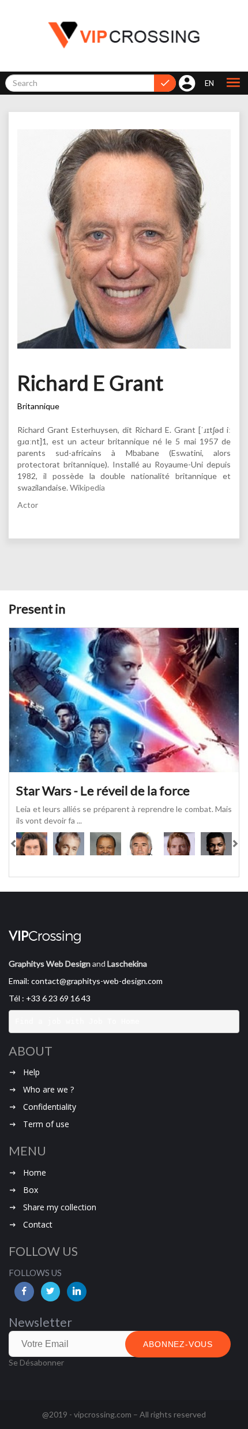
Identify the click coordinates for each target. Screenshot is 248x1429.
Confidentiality (49, 1106)
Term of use (46, 1123)
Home (34, 1172)
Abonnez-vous (178, 1344)
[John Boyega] (216, 843)
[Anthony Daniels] (68, 843)
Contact (37, 1224)
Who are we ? (48, 1089)
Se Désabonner (36, 1362)
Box (30, 1189)
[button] (233, 83)
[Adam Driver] (31, 843)
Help (31, 1072)
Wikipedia (87, 487)
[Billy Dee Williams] (105, 843)
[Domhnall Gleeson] (179, 843)
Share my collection (59, 1207)
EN (209, 83)
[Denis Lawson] (142, 843)
